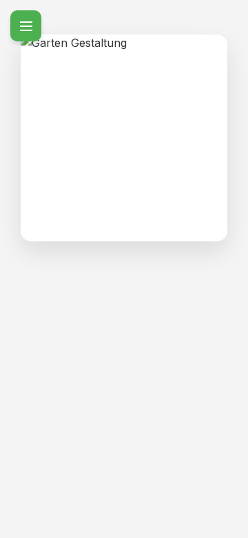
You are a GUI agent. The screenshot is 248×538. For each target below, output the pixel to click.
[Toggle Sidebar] (25, 25)
